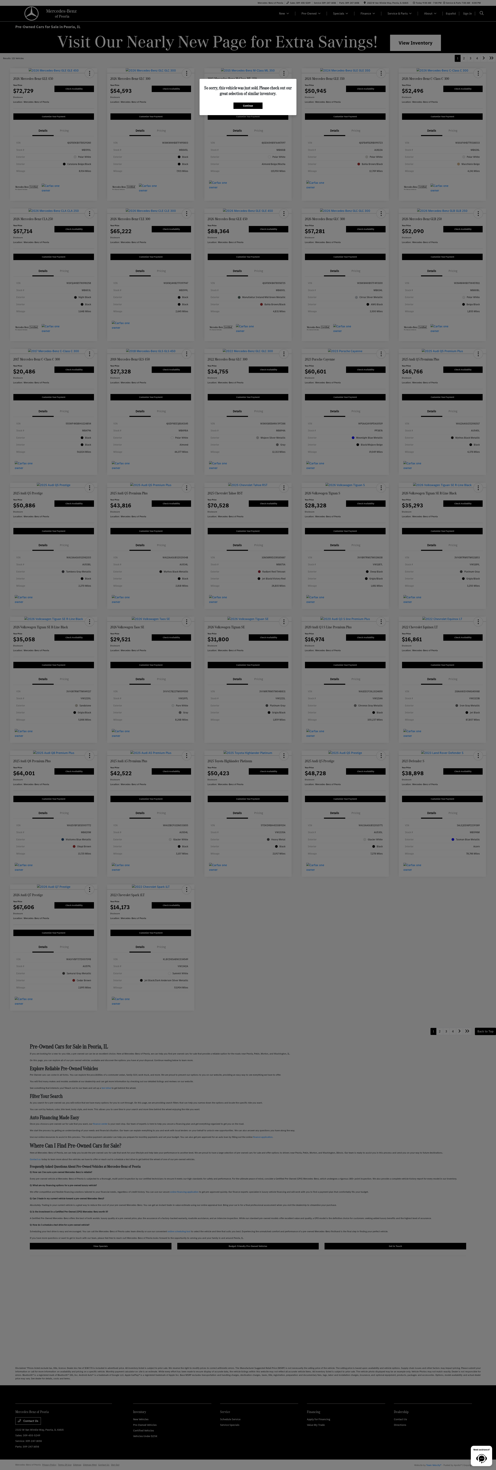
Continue (248, 105)
